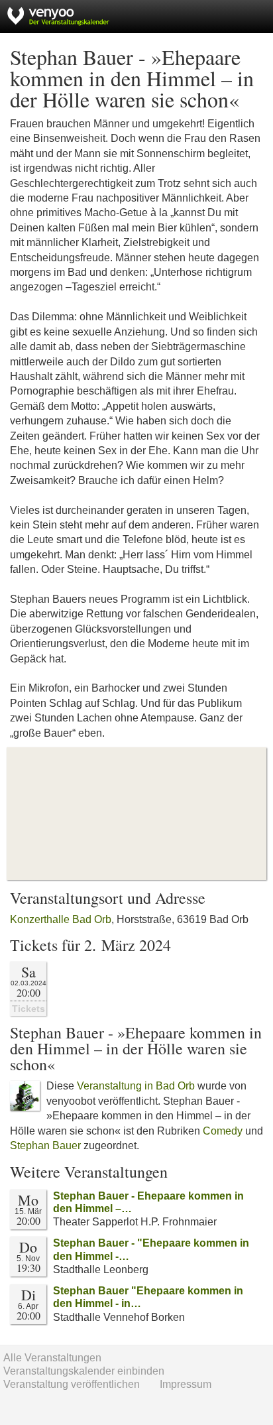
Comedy (223, 1131)
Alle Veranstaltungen (52, 1357)
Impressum (185, 1384)
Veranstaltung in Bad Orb (136, 1085)
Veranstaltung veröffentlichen (71, 1384)
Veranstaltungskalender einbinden (83, 1371)
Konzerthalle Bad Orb (60, 919)
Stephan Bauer (45, 1145)
